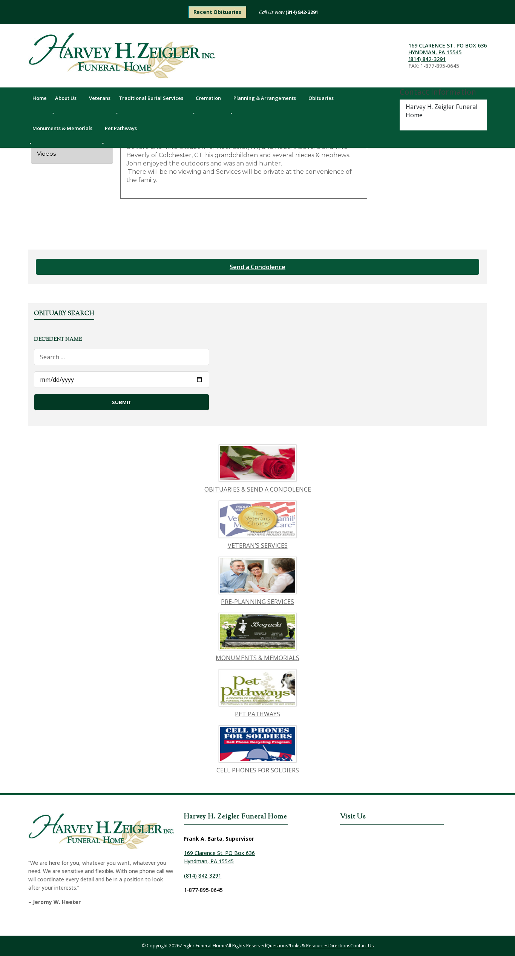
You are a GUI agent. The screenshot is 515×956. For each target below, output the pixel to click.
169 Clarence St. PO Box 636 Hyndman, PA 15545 (447, 49)
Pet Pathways (121, 128)
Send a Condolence (257, 267)
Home (39, 98)
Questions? (278, 945)
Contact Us (362, 945)
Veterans (99, 98)
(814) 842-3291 (301, 12)
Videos (46, 153)
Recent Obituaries (217, 11)
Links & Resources (309, 945)
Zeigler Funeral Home (202, 945)
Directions (339, 945)
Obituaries (321, 98)
